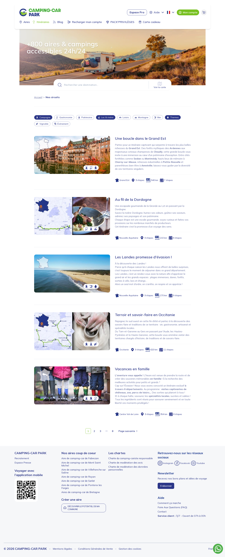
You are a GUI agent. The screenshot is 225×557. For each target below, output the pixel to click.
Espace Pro (137, 12)
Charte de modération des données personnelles (128, 468)
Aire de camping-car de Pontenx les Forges (81, 486)
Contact (162, 511)
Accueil (38, 97)
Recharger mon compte (87, 22)
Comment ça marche (169, 502)
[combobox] (171, 12)
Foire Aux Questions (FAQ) (172, 507)
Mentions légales (62, 548)
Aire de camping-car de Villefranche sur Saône (83, 471)
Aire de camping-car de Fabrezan (80, 458)
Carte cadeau (151, 22)
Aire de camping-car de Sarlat (78, 480)
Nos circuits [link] (53, 97)
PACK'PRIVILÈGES (122, 22)
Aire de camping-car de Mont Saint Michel (81, 464)
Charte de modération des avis (125, 462)
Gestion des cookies (130, 548)
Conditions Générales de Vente (95, 548)
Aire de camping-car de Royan (78, 476)
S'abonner (166, 485)
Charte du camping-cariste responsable (130, 458)
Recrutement (22, 458)
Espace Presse (23, 462)
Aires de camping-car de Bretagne (80, 492)
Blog (60, 22)
